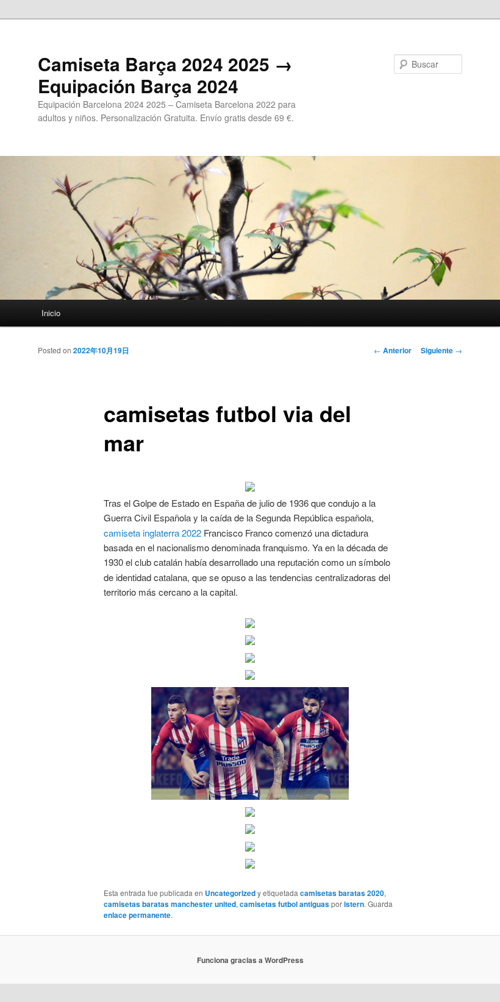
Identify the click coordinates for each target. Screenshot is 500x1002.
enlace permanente (137, 914)
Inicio (50, 313)
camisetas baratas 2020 (342, 892)
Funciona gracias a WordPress (250, 959)
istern (354, 903)
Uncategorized (230, 892)
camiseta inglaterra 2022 (152, 532)
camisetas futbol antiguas (284, 903)
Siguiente (441, 350)
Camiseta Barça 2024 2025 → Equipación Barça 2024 (165, 75)
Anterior (393, 350)
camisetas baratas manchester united (170, 903)
